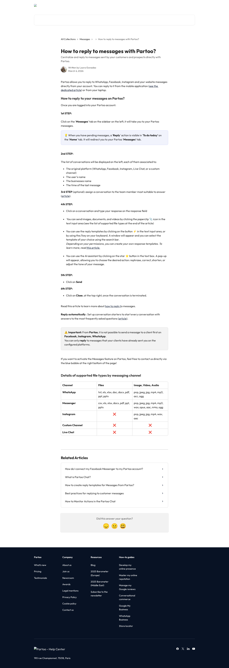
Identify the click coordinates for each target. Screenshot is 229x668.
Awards (66, 584)
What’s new (40, 565)
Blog (93, 565)
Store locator (126, 625)
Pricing (37, 571)
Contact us (68, 609)
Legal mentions (70, 590)
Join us (65, 571)
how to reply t (113, 306)
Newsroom (68, 577)
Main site (172, 5)
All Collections (68, 39)
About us (66, 565)
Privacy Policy (69, 597)
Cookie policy (69, 603)
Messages (85, 39)
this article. (93, 247)
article (66, 196)
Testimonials (40, 577)
